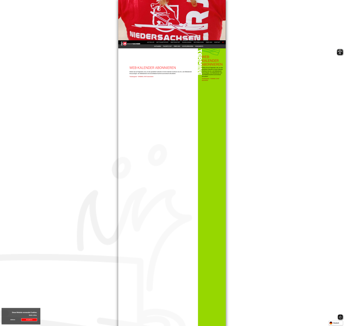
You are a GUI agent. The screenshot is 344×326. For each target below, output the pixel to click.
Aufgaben (157, 46)
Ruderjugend (186, 42)
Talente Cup (167, 46)
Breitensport (175, 42)
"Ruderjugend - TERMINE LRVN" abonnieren (141, 76)
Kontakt (217, 42)
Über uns (209, 42)
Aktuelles (150, 42)
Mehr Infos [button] (33, 315)
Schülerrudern (187, 46)
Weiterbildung (199, 42)
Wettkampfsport (162, 42)
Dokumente (199, 46)
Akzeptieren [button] (29, 319)
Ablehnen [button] (12, 319)
